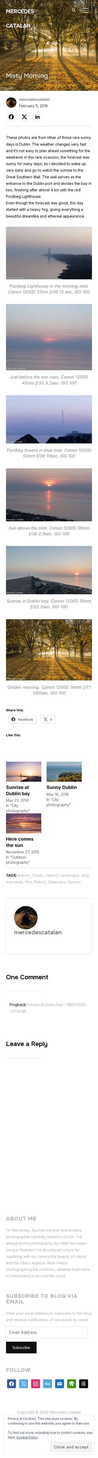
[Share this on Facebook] (11, 117)
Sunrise (74, 882)
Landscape (69, 875)
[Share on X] (24, 117)
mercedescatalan (34, 99)
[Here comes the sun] (23, 823)
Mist (28, 882)
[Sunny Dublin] (64, 772)
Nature (40, 882)
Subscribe (21, 1347)
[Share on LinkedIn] (37, 117)
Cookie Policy (27, 1437)
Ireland (51, 875)
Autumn (24, 875)
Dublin (38, 875)
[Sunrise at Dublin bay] (23, 772)
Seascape (57, 882)
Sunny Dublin (62, 787)
